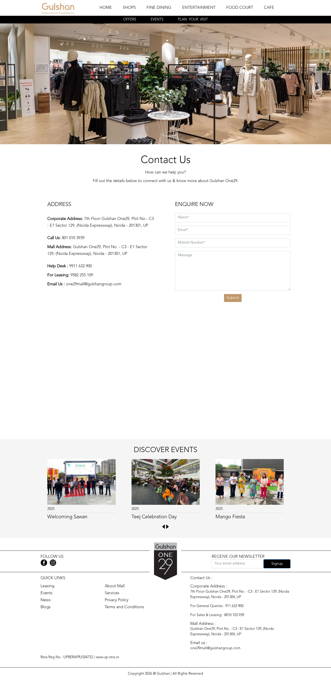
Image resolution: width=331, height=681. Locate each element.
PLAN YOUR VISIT (193, 19)
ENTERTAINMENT (198, 8)
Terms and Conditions (124, 607)
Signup (277, 564)
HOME (106, 8)
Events (46, 593)
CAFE (269, 8)
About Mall (115, 586)
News (46, 600)
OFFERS (129, 19)
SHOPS (129, 8)
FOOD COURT (239, 8)
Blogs (46, 607)
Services (112, 593)
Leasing (47, 586)
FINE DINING (159, 8)
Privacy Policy (116, 600)
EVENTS (157, 19)
